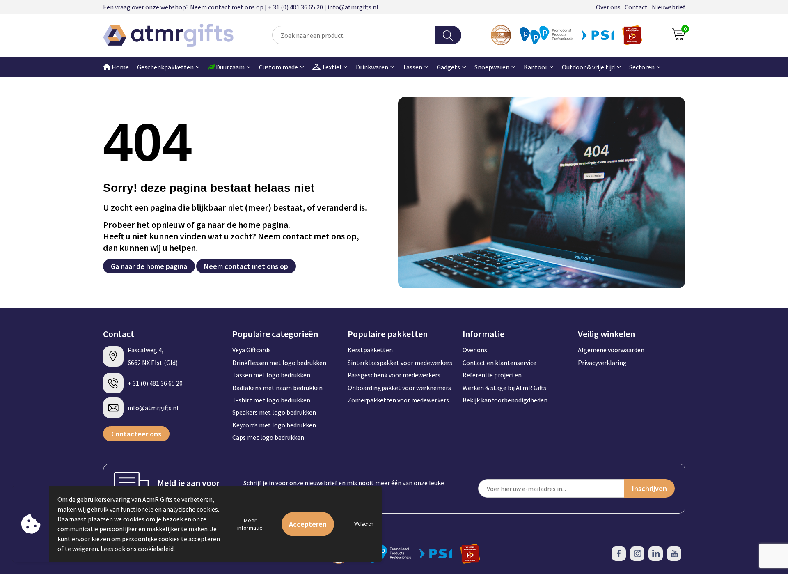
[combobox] (353, 35)
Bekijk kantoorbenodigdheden (505, 400)
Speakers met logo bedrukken (274, 412)
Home (119, 67)
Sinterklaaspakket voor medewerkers (400, 362)
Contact (636, 7)
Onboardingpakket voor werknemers (399, 387)
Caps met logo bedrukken (268, 437)
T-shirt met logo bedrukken (271, 400)
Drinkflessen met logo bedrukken (279, 362)
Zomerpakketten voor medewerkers (398, 400)
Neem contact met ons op (246, 266)
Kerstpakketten (370, 350)
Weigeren (363, 524)
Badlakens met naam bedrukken (277, 387)
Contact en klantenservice (499, 362)
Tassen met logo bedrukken (271, 375)
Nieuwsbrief (668, 7)
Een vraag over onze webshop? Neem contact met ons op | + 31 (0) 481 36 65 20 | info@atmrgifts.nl (240, 7)
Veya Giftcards (251, 350)
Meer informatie (250, 524)
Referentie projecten (492, 375)
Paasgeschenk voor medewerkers (394, 375)
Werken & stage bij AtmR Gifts (504, 387)
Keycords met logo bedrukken (274, 425)
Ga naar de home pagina (149, 266)
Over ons (608, 7)
